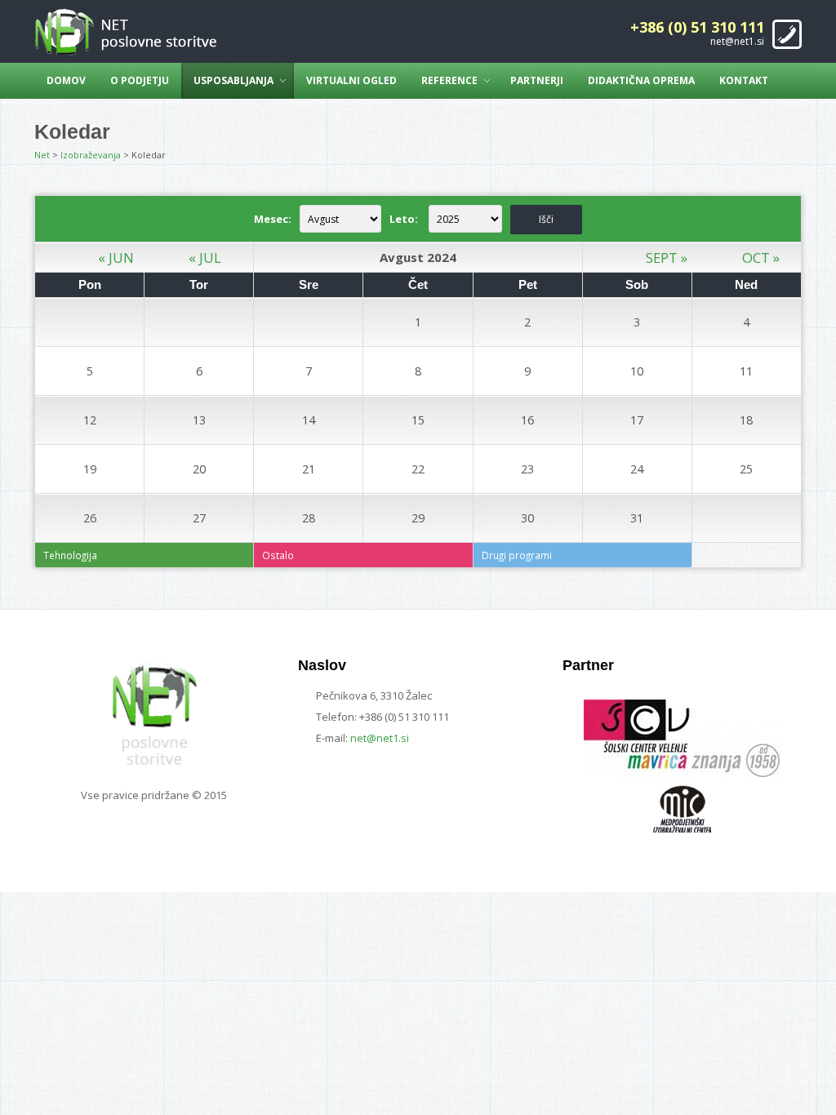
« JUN (116, 257)
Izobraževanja (90, 155)
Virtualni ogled (351, 80)
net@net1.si (737, 41)
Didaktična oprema (641, 80)
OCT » (761, 257)
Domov (66, 80)
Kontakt (743, 80)
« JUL (205, 257)
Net (42, 155)
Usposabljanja (233, 80)
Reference (449, 80)
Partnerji (536, 80)
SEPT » (666, 257)
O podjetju (139, 80)
